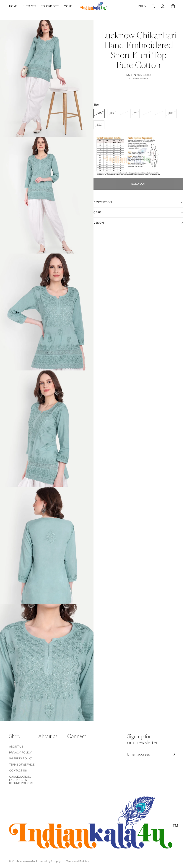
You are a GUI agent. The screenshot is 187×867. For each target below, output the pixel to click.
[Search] (153, 6)
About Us (16, 746)
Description (103, 202)
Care (97, 212)
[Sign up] (173, 754)
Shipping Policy (21, 758)
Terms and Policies (77, 861)
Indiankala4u (27, 861)
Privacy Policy (20, 752)
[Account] (163, 6)
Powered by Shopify (48, 861)
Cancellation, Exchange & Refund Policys (21, 780)
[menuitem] (68, 6)
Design (99, 223)
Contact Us (18, 770)
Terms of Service (21, 764)
